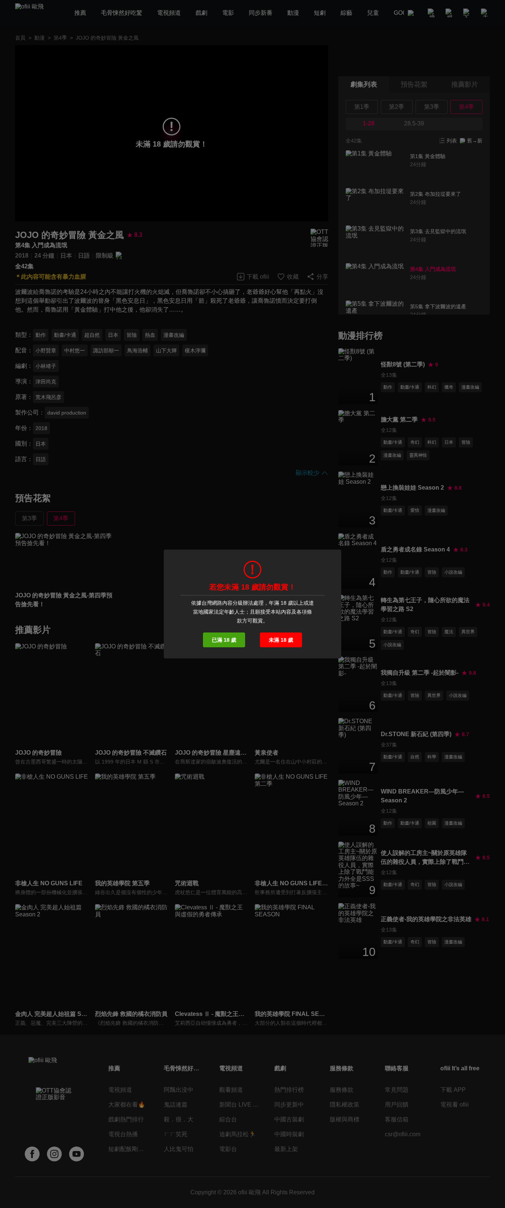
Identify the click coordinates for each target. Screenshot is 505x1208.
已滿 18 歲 (224, 640)
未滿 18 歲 (281, 640)
